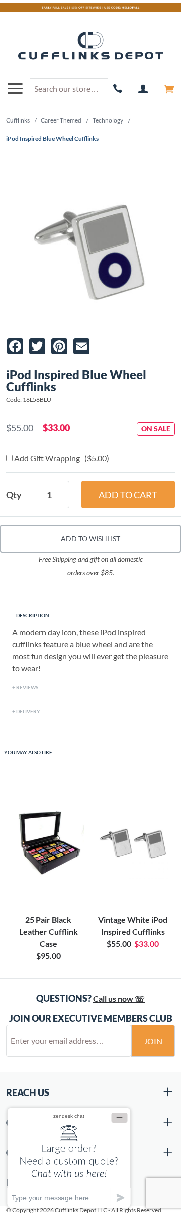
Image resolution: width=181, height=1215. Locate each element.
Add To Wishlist (90, 538)
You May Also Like (28, 752)
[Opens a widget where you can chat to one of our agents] (69, 1157)
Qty (14, 494)
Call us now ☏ (119, 998)
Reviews (27, 687)
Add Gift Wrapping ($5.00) (61, 458)
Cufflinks (18, 120)
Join (153, 1041)
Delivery (28, 711)
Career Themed (61, 120)
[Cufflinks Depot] (90, 46)
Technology (108, 120)
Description (32, 615)
